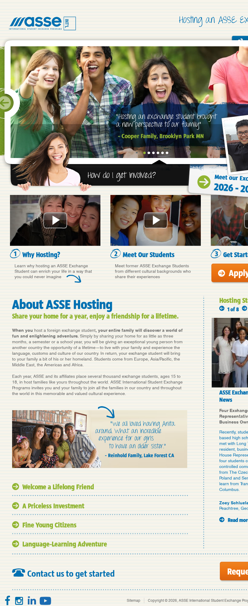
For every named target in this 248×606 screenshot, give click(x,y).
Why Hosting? (41, 254)
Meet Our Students (155, 220)
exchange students (140, 376)
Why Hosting (55, 220)
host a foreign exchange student (65, 330)
